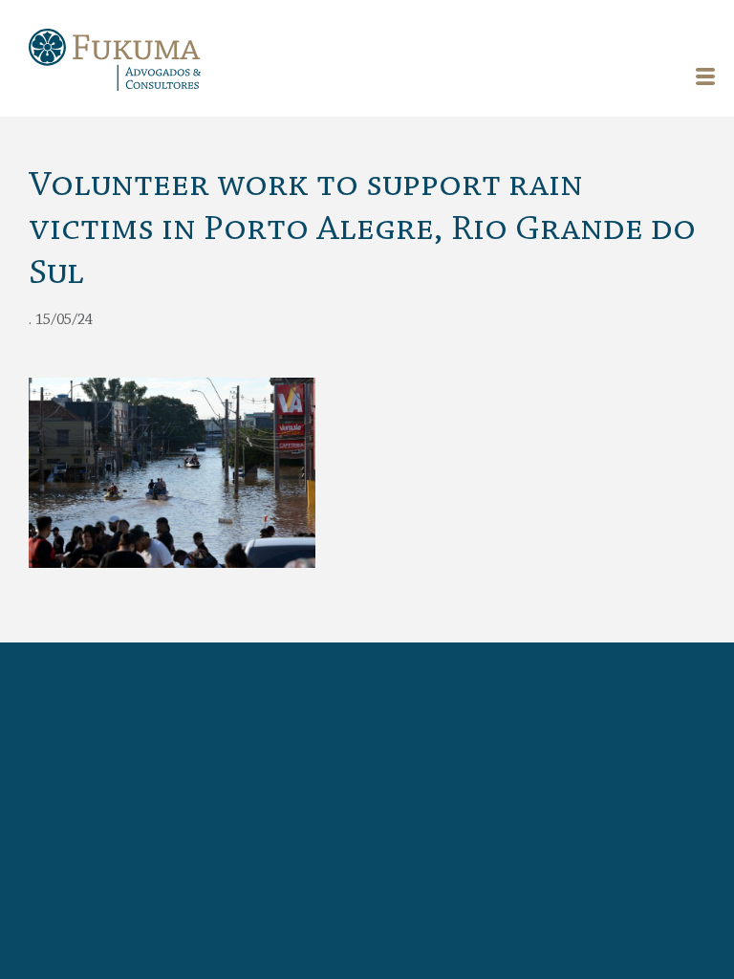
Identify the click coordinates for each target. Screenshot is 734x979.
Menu (705, 76)
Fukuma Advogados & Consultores (115, 62)
